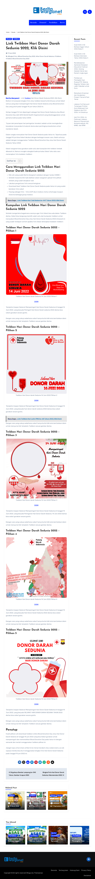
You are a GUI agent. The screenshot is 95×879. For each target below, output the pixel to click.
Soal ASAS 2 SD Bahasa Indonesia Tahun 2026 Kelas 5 (81, 56)
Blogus (29, 873)
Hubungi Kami (75, 870)
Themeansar (38, 873)
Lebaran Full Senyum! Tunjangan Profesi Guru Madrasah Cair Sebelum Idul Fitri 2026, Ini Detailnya (81, 108)
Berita (62, 22)
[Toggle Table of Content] (19, 161)
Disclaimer (87, 875)
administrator (37, 803)
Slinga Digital (15, 803)
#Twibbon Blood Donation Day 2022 (17, 58)
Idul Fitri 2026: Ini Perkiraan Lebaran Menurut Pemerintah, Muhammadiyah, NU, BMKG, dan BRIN (81, 121)
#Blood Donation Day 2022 (26, 56)
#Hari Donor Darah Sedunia (45, 56)
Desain (9, 39)
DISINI (36, 301)
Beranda (33, 22)
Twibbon (16, 39)
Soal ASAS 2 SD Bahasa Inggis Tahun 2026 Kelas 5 (81, 47)
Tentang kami (63, 870)
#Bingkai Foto (12, 56)
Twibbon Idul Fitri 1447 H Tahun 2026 (15, 801)
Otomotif (42, 22)
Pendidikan (53, 22)
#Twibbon (58, 56)
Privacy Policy (86, 870)
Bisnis (53, 795)
